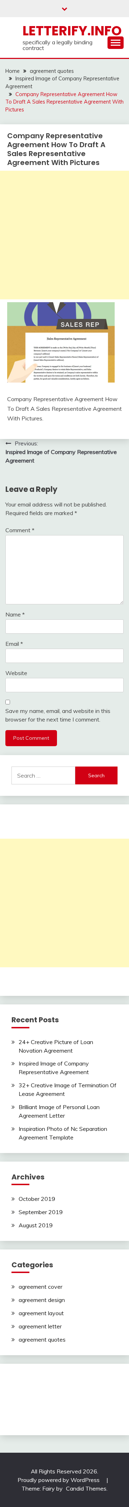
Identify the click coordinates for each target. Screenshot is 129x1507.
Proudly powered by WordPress (59, 1479)
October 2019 (37, 1198)
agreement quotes (42, 1339)
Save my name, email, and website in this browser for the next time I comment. (57, 715)
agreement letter (40, 1326)
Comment (19, 530)
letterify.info (72, 30)
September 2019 (41, 1212)
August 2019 (36, 1225)
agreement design (42, 1299)
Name (15, 614)
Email (14, 643)
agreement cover (40, 1286)
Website (16, 673)
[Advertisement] (64, 235)
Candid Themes (86, 1488)
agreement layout (41, 1313)
